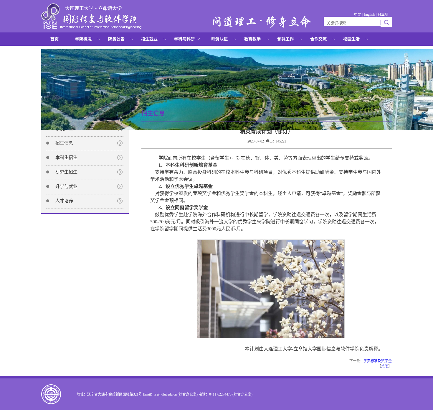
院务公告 (116, 39)
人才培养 (64, 201)
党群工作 (285, 39)
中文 (357, 15)
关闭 (384, 366)
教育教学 (252, 39)
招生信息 (64, 143)
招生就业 (149, 39)
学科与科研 (184, 39)
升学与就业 (66, 186)
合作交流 (318, 39)
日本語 (383, 15)
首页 (54, 39)
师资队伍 (219, 39)
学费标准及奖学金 (377, 361)
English (369, 14)
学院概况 (83, 39)
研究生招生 (66, 172)
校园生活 (351, 39)
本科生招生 (66, 157)
